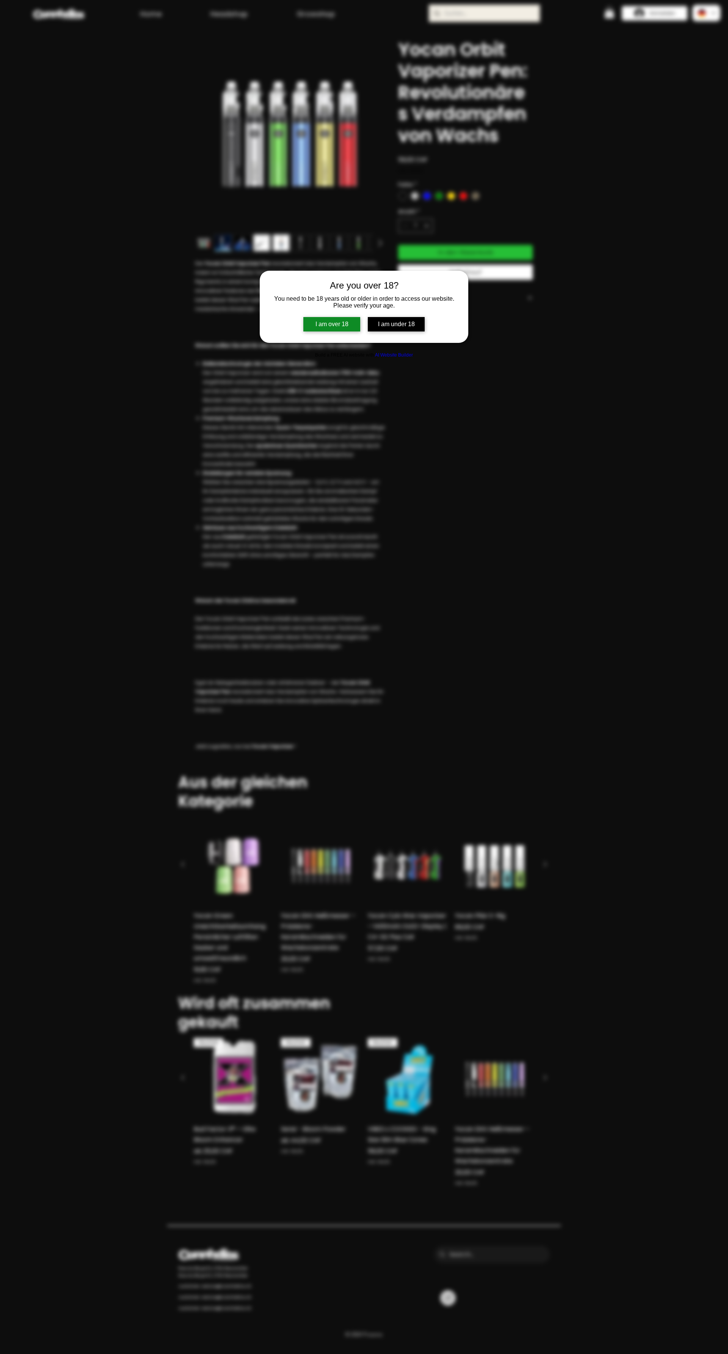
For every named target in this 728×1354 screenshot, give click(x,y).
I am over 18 (331, 324)
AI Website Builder (394, 355)
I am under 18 (396, 324)
